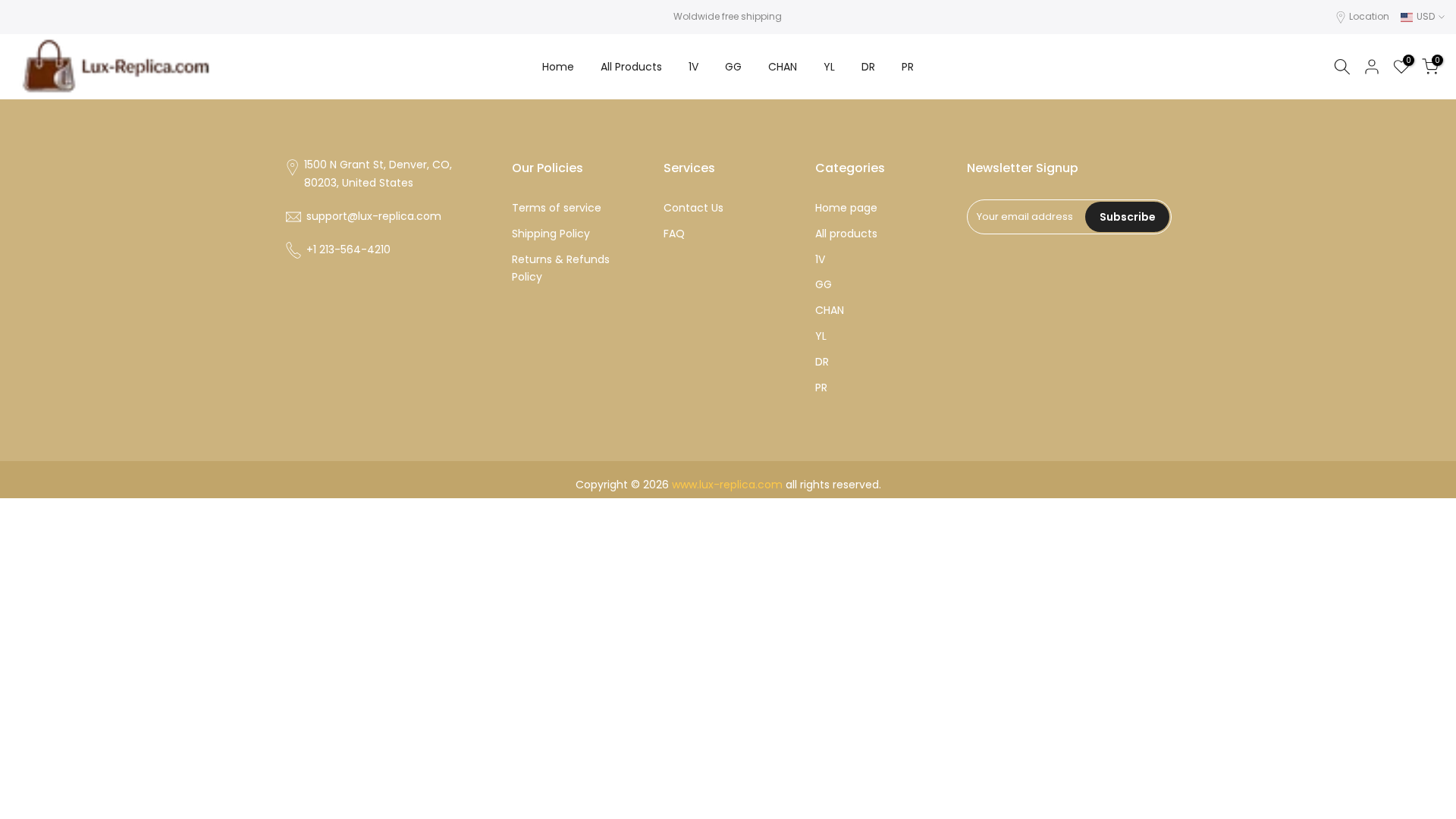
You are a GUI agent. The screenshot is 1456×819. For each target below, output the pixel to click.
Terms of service (556, 207)
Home (558, 66)
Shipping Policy (551, 233)
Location (1369, 16)
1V (693, 66)
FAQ (674, 233)
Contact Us (693, 207)
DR (868, 66)
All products (846, 233)
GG (733, 66)
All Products (631, 66)
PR (908, 66)
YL (829, 66)
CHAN (782, 66)
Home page (846, 207)
